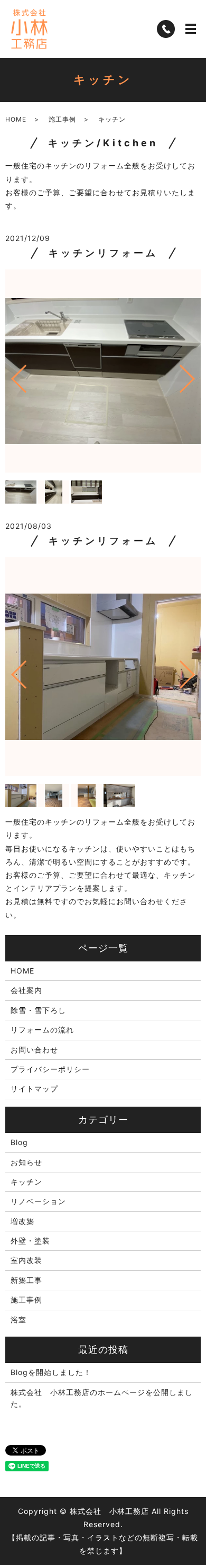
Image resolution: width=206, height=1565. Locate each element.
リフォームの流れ (42, 1029)
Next (196, 374)
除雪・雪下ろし (38, 1010)
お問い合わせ (34, 1049)
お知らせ (26, 1162)
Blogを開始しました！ (51, 1372)
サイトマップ (34, 1088)
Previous (10, 374)
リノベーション (38, 1201)
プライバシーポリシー (50, 1069)
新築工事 (26, 1280)
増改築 (22, 1221)
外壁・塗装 (30, 1240)
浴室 (18, 1319)
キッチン (26, 1181)
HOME (15, 119)
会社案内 (26, 990)
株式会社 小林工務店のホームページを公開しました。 (102, 1398)
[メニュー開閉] (190, 29)
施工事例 (62, 119)
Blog (19, 1142)
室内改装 (26, 1260)
